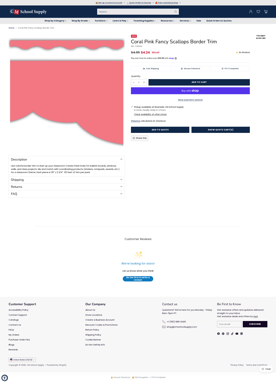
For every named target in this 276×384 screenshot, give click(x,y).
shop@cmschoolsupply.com (182, 326)
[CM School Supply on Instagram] (227, 334)
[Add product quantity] (144, 82)
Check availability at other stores (150, 114)
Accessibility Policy (18, 309)
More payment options (190, 99)
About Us (90, 309)
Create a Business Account (100, 319)
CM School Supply (35, 365)
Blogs (11, 344)
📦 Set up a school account (109, 3)
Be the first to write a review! (138, 278)
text (255, 316)
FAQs (11, 329)
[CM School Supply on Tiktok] (232, 334)
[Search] (175, 12)
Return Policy (92, 329)
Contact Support (18, 314)
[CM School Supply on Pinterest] (223, 334)
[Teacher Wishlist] (258, 11)
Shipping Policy (93, 334)
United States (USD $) (22, 360)
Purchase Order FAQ (19, 339)
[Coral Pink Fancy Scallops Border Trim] (67, 93)
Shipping (135, 120)
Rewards (13, 349)
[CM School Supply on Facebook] (218, 334)
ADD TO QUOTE (160, 129)
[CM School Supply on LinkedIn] (241, 334)
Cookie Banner (93, 339)
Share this (141, 138)
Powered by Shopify (56, 365)
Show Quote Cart (220, 129)
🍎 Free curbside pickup (166, 3)
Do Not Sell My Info (95, 344)
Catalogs (14, 319)
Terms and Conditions (256, 365)
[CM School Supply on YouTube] (237, 334)
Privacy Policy (237, 365)
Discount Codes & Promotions (101, 324)
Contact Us (15, 324)
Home (11, 28)
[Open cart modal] (266, 11)
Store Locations (93, 314)
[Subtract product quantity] (133, 82)
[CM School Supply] (28, 12)
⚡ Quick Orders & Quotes (138, 3)
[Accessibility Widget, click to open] (4, 378)
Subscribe (255, 324)
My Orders (14, 334)
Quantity (135, 76)
